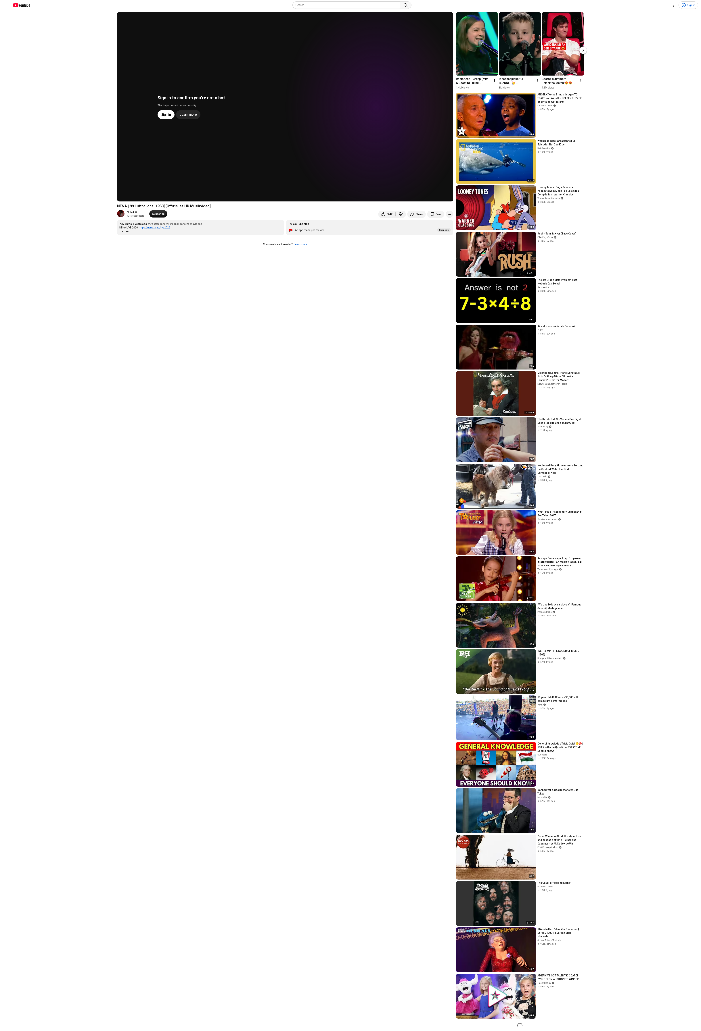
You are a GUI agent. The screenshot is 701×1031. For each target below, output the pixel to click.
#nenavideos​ (194, 223)
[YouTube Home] (21, 5)
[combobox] (347, 5)
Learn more (300, 244)
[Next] (583, 50)
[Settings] (673, 5)
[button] (369, 227)
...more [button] (124, 231)
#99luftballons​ (157, 223)
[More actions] (449, 214)
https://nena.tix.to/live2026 (154, 227)
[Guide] (6, 5)
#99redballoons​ (176, 223)
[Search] (405, 5)
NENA (130, 212)
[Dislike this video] (401, 214)
